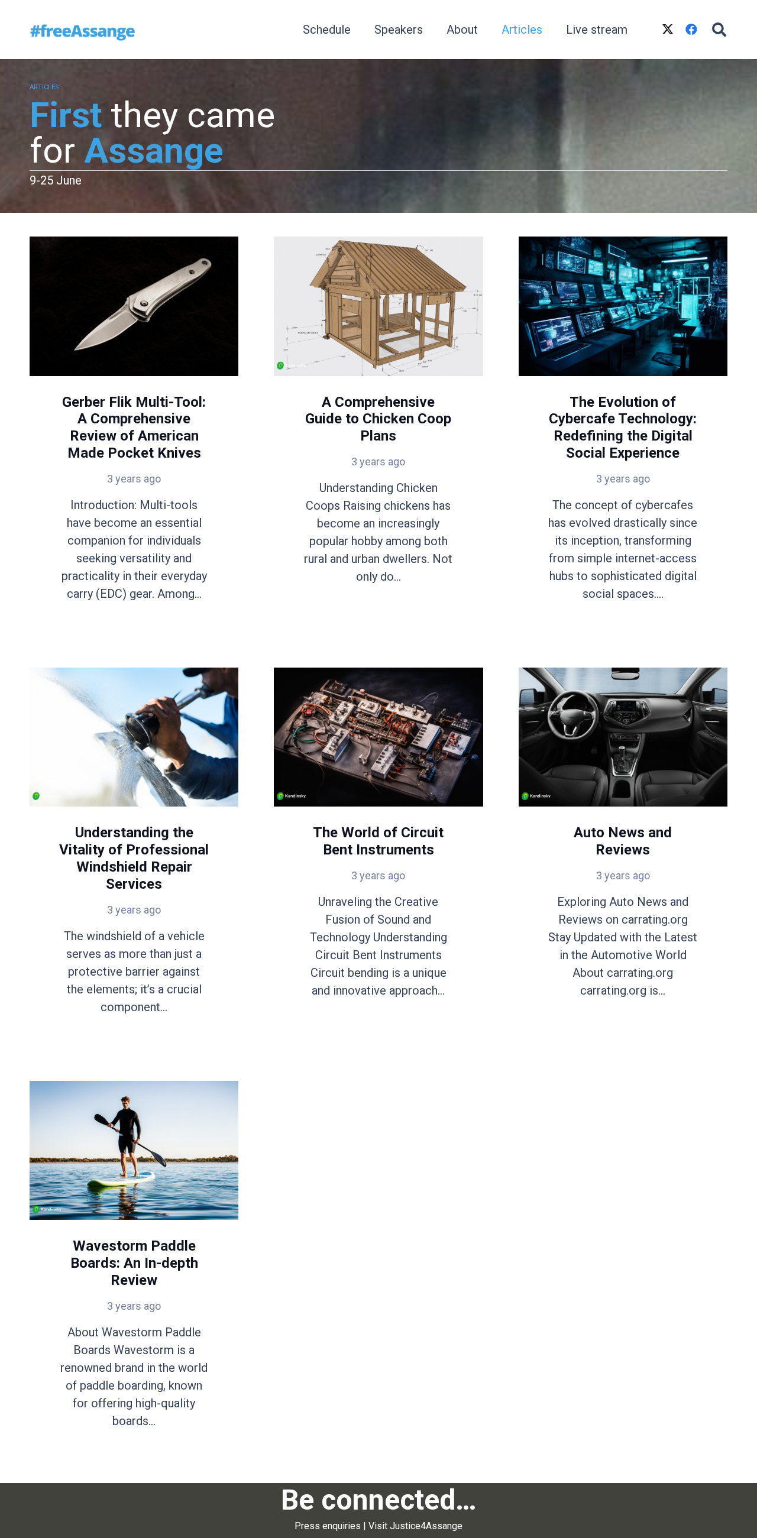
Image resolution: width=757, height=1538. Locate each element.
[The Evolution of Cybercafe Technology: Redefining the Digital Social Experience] (623, 434)
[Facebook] (691, 29)
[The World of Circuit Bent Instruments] (378, 856)
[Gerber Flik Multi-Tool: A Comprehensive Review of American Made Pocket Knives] (134, 434)
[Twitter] (668, 29)
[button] (719, 29)
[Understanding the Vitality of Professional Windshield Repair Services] (134, 856)
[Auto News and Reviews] (623, 856)
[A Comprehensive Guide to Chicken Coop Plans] (378, 434)
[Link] (82, 29)
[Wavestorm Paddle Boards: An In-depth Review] (134, 1270)
